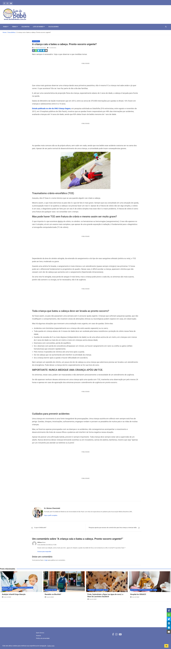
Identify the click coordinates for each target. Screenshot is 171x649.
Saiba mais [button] (50, 646)
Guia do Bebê (7, 597)
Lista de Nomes (38, 26)
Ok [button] (166, 646)
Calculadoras (53, 26)
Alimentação (91, 589)
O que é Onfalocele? (40, 527)
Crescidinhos (36, 41)
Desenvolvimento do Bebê (26, 587)
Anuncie (38, 635)
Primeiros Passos (7, 589)
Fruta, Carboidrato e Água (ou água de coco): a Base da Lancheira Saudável (105, 595)
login (46, 560)
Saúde (54, 589)
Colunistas (25, 26)
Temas (14, 26)
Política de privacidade (43, 638)
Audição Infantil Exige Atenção (14, 594)
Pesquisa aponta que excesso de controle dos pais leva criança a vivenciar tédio (113, 527)
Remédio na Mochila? (53, 594)
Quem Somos (40, 633)
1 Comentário (52, 47)
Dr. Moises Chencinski (40, 47)
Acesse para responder (44, 551)
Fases (5, 26)
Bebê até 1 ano (6, 587)
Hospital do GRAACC (138, 594)
